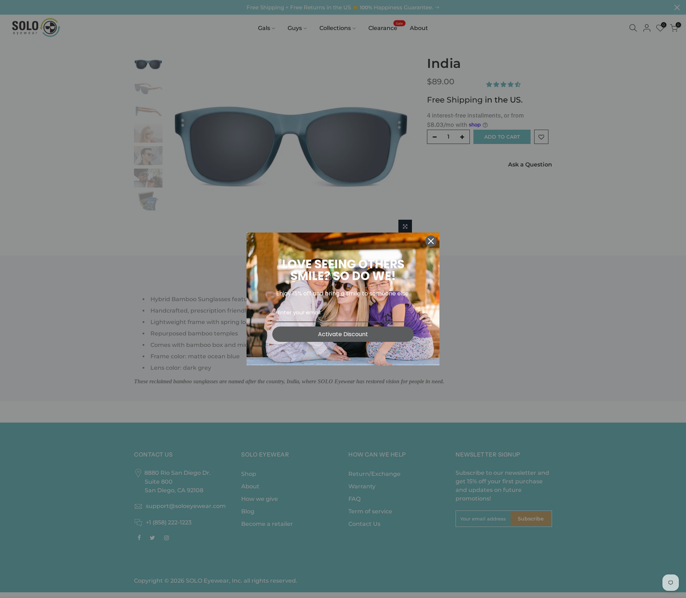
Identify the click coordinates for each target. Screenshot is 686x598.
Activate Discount (343, 334)
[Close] (430, 241)
